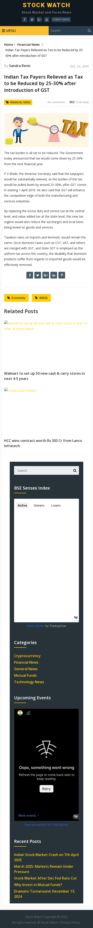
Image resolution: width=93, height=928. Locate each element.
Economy (19, 298)
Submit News (61, 19)
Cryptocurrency (27, 655)
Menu (11, 31)
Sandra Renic (20, 65)
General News (26, 668)
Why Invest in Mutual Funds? (38, 884)
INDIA (43, 298)
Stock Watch (46, 5)
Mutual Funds (25, 675)
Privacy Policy (70, 922)
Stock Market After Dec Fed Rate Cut (45, 878)
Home (8, 44)
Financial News (28, 44)
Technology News (29, 682)
